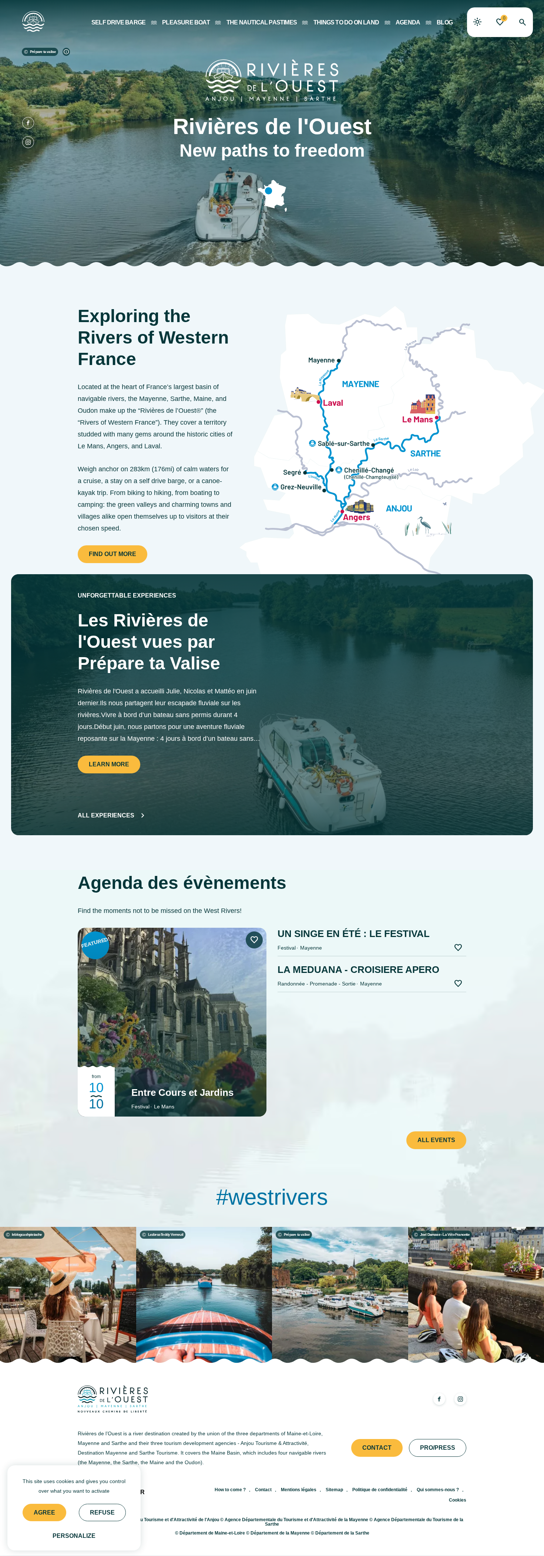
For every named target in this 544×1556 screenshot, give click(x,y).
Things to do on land (346, 23)
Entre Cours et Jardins (182, 1092)
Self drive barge (118, 23)
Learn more (109, 764)
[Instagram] (28, 142)
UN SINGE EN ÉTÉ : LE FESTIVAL (354, 933)
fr (141, 1492)
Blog (445, 23)
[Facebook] (28, 123)
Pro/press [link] (437, 1448)
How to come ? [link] (230, 1489)
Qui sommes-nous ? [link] (438, 1489)
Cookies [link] (457, 1500)
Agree (44, 1512)
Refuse (102, 1512)
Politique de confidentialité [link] (379, 1489)
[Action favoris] (254, 939)
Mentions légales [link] (298, 1489)
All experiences (106, 816)
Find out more (112, 554)
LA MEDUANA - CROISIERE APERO (358, 969)
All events (436, 1140)
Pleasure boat (186, 23)
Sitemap (334, 1489)
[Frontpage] (27, 19)
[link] (477, 22)
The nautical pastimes (261, 23)
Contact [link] (377, 1448)
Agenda (408, 23)
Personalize (74, 1536)
